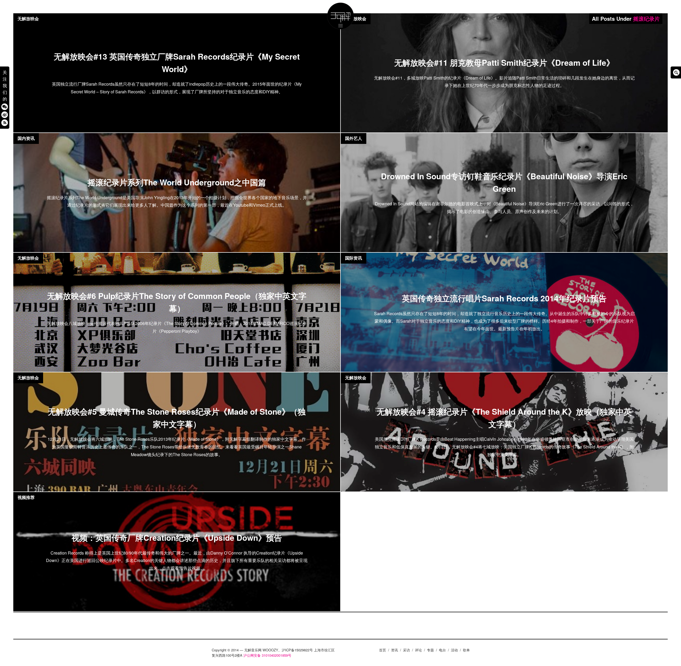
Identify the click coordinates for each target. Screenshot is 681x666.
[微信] (4, 107)
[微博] (4, 115)
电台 (442, 649)
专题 (430, 649)
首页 (382, 649)
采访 (406, 649)
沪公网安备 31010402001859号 (267, 655)
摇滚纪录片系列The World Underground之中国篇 (177, 182)
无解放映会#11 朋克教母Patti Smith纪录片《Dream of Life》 (504, 62)
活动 (454, 649)
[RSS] (4, 123)
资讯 (394, 649)
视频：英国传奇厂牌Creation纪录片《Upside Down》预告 (177, 537)
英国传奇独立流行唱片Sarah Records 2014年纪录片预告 (504, 298)
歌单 (466, 649)
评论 (418, 649)
